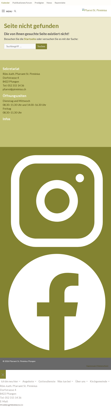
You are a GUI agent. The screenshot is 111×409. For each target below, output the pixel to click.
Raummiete (60, 2)
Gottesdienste (47, 381)
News (49, 2)
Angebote (28, 381)
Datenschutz (102, 366)
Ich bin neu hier (9, 381)
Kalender (5, 2)
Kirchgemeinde (98, 381)
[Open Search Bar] (15, 11)
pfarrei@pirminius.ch (14, 89)
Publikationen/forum (22, 2)
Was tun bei (64, 381)
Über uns (80, 381)
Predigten (39, 2)
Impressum (91, 366)
